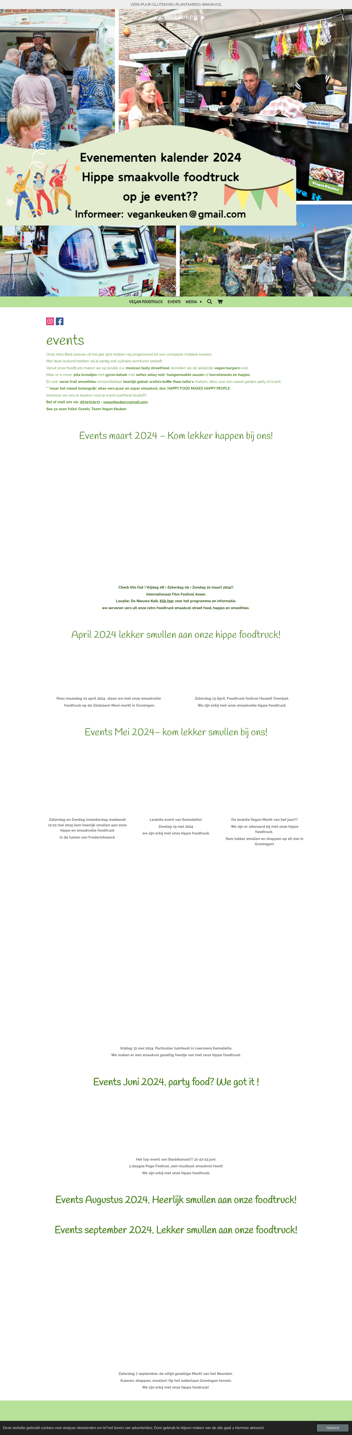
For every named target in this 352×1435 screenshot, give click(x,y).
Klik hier (167, 601)
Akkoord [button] (332, 1428)
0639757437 (90, 402)
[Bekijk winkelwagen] (220, 301)
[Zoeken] (209, 301)
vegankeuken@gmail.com (125, 402)
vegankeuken (176, 17)
